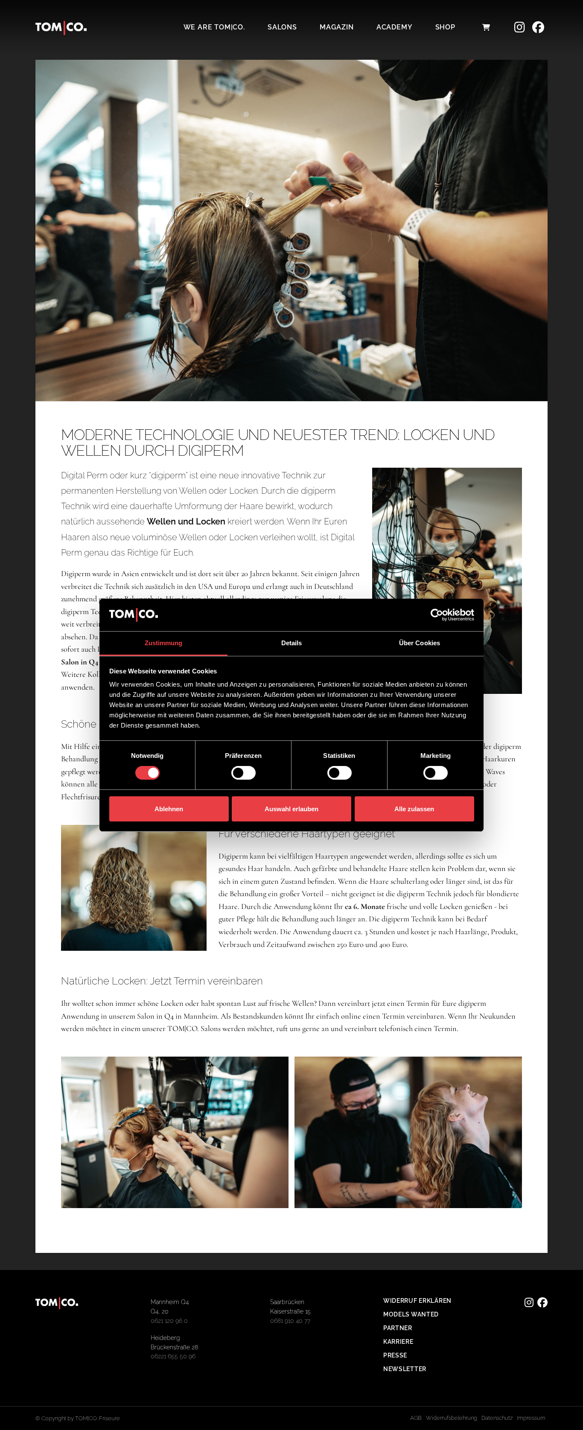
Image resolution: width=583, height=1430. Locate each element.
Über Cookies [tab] (419, 643)
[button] (486, 27)
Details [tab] (291, 643)
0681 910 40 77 (290, 1320)
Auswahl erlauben (291, 809)
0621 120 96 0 (169, 1320)
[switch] (243, 773)
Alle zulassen (414, 809)
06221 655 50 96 (173, 1356)
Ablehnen (168, 809)
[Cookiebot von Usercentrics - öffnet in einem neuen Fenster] (436, 615)
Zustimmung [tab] (164, 643)
